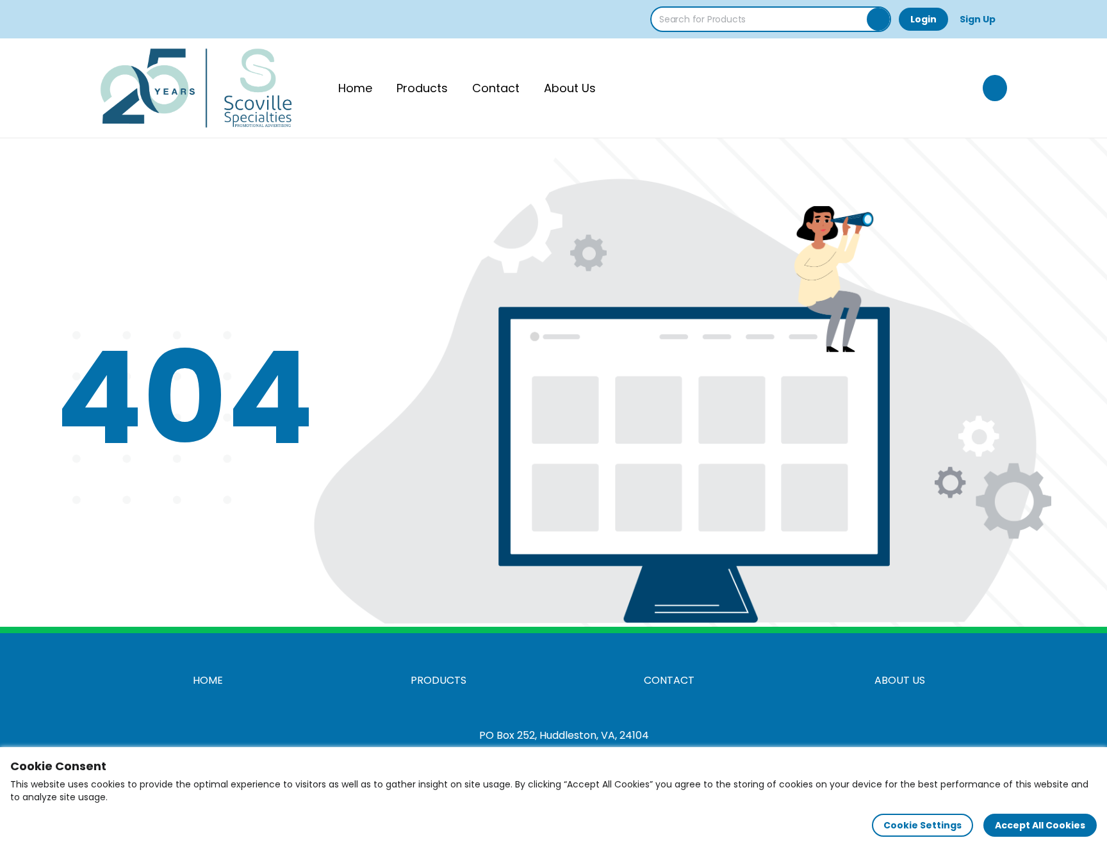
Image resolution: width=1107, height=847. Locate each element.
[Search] (878, 19)
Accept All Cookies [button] (1040, 825)
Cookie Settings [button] (922, 825)
